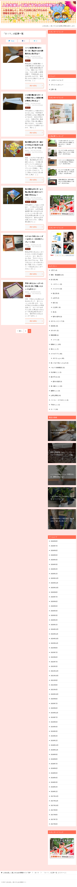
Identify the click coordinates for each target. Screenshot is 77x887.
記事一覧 (53, 89)
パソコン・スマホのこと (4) (59, 400)
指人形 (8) (56, 293)
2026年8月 (54, 541)
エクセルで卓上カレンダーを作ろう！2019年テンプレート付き (34, 239)
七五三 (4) (54, 270)
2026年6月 (54, 550)
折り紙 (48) (54, 279)
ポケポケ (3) (55, 330)
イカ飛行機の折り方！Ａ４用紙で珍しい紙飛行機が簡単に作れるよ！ (34, 98)
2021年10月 (54, 675)
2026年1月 (54, 573)
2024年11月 (54, 634)
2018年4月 (54, 777)
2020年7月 (54, 703)
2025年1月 (54, 624)
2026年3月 (54, 564)
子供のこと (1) (55, 404)
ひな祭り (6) (57, 307)
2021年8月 (54, 685)
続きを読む (33, 85)
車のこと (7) (55, 349)
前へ (20, 331)
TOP (16, 872)
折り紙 (33, 201)
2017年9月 (54, 810)
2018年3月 (54, 782)
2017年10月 (54, 805)
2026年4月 (54, 559)
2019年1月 (54, 740)
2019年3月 (54, 731)
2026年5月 (54, 555)
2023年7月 (54, 652)
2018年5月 (54, 773)
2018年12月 (54, 745)
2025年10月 (54, 587)
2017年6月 (54, 824)
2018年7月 (54, 763)
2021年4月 (54, 689)
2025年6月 (54, 601)
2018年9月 (54, 754)
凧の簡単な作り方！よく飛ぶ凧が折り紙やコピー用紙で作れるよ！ (34, 192)
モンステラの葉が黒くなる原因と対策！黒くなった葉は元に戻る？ (66, 171)
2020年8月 (54, 699)
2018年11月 (54, 750)
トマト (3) (56, 340)
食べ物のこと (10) (56, 386)
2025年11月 (54, 583)
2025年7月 (54, 597)
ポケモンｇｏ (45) (58, 358)
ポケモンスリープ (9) (57, 321)
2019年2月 (54, 736)
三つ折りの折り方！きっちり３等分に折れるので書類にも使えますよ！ (66, 143)
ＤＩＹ (28, 60)
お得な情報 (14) (56, 395)
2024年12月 (54, 629)
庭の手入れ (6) (55, 377)
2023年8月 (54, 648)
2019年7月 (54, 717)
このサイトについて (57, 80)
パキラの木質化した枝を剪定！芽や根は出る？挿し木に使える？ (62, 520)
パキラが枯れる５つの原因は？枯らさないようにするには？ (62, 498)
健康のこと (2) (55, 391)
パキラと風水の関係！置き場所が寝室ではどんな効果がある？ (62, 431)
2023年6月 (54, 657)
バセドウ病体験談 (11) (58, 367)
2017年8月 (54, 814)
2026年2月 (54, 569)
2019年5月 (54, 722)
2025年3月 (54, 615)
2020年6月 (54, 708)
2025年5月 (54, 606)
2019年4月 (54, 726)
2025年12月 (54, 578)
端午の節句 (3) (57, 316)
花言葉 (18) (54, 326)
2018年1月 (54, 791)
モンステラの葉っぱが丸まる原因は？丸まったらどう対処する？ (66, 152)
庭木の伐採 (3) (57, 381)
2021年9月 (54, 680)
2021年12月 (54, 671)
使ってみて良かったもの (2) (59, 363)
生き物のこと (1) (56, 372)
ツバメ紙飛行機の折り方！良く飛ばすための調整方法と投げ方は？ (34, 50)
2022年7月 (54, 662)
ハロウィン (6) (57, 284)
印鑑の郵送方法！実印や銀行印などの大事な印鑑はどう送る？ (66, 181)
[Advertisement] (63, 52)
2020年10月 (54, 694)
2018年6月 (54, 768)
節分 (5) (55, 303)
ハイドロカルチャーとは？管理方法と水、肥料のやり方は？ (62, 476)
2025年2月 (54, 620)
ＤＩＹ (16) (54, 409)
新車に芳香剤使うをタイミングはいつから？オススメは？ (62, 453)
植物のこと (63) (56, 344)
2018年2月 (54, 787)
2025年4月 (54, 611)
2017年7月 (54, 819)
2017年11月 (54, 801)
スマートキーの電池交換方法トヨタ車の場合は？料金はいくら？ (66, 161)
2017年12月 (54, 796)
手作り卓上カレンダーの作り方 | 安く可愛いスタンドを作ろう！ (34, 286)
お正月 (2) (56, 298)
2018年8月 (54, 759)
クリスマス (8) (57, 289)
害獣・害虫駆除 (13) (57, 275)
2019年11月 (54, 713)
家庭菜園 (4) (55, 335)
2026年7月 (54, 546)
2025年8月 (54, 592)
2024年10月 (54, 638)
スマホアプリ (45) (56, 353)
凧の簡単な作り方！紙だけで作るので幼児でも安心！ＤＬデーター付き (34, 145)
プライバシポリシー (57, 85)
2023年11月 (54, 643)
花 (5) (54, 312)
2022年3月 (54, 666)
